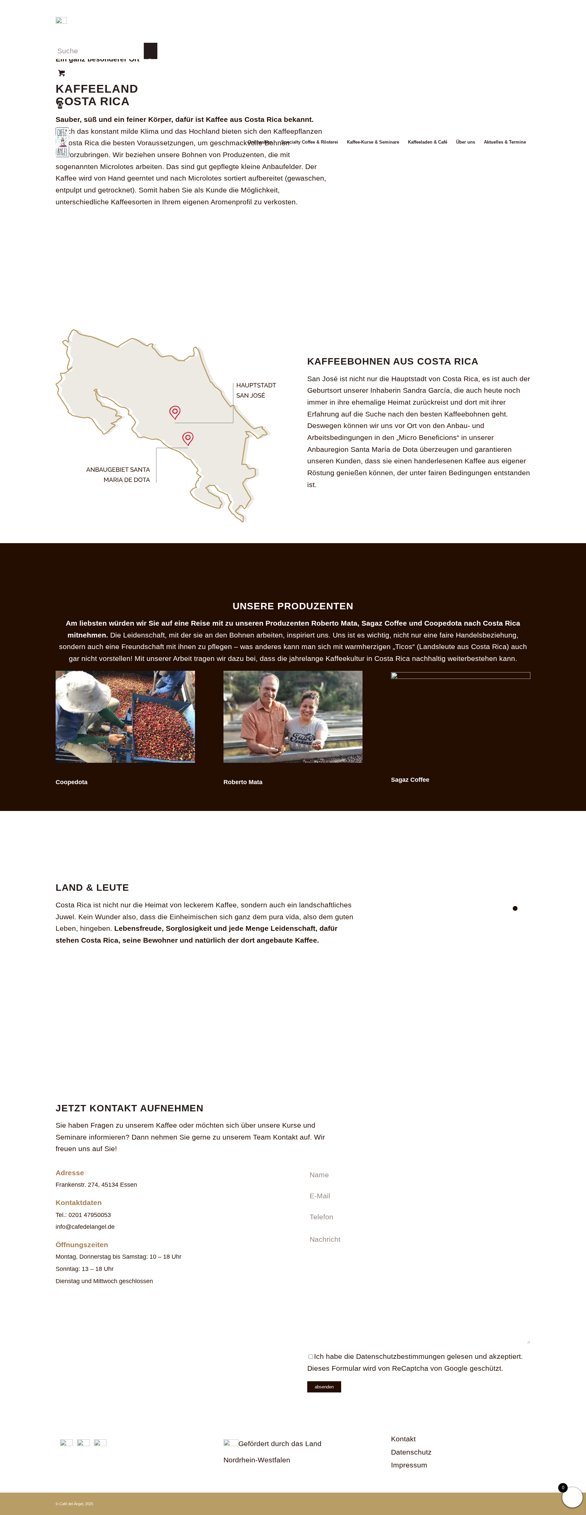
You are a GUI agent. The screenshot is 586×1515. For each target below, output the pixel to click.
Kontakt (403, 1439)
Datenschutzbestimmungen (400, 1356)
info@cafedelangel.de (85, 1226)
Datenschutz (411, 1452)
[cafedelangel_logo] (62, 142)
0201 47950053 (90, 1215)
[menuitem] (260, 142)
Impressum (409, 1465)
